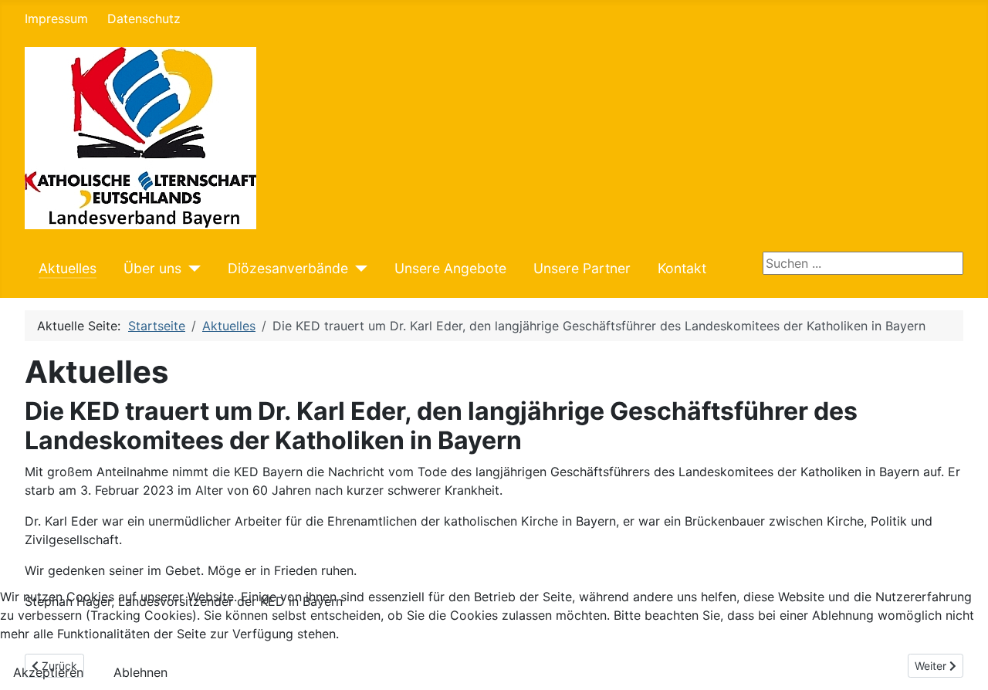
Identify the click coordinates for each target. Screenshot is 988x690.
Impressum (56, 18)
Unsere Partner (582, 268)
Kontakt (682, 268)
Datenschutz (144, 18)
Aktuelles (67, 268)
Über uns (152, 268)
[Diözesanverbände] (357, 269)
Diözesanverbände (288, 268)
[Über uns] (191, 269)
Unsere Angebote (450, 268)
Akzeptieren (48, 672)
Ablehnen (140, 672)
